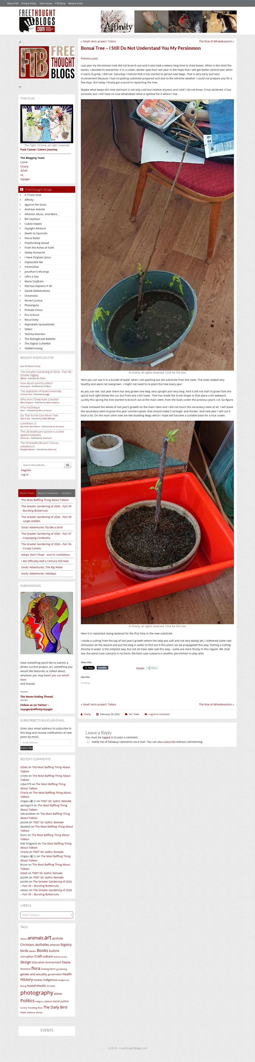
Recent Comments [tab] (48, 493)
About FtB (12, 3)
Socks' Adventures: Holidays (38, 573)
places (58, 994)
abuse (23, 938)
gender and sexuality (33, 974)
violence (31, 1012)
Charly (24, 166)
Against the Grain (35, 204)
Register (26, 470)
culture (48, 956)
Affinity (29, 199)
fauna (66, 962)
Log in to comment (159, 714)
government (55, 974)
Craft (38, 956)
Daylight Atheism (35, 228)
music (41, 985)
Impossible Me (34, 262)
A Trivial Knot (33, 195)
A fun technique (30, 407)
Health (67, 974)
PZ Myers (47, 386)
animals (35, 938)
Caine (23, 162)
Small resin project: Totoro (99, 41)
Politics (27, 1001)
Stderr (28, 329)
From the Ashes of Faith (39, 247)
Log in (25, 474)
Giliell (23, 170)
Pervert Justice (34, 300)
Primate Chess (34, 310)
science (48, 1001)
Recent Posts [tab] (27, 493)
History (26, 979)
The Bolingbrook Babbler (40, 339)
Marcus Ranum (45, 410)
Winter (39, 1012)
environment (53, 962)
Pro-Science (32, 315)
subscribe (169, 742)
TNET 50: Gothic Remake (56, 801)
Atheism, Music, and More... (42, 214)
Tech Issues (45, 3)
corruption (27, 956)
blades (32, 951)
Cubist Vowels (33, 224)
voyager (25, 179)
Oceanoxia (31, 295)
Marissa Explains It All (38, 286)
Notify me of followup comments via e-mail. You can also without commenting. (147, 742)
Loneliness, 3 (28, 423)
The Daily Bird (55, 1007)
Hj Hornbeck (58, 426)
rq (21, 175)
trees (23, 1012)
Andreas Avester (35, 209)
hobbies (38, 980)
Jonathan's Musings (37, 271)
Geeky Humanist (35, 252)
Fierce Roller (32, 238)
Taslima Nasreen (35, 334)
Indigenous (50, 980)
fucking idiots (48, 969)
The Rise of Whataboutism (215, 41)
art (47, 937)
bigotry (66, 944)
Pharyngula (32, 305)
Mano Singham (34, 281)
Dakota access (60, 956)
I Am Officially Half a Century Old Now (45, 561)
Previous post (89, 58)
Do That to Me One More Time (39, 415)
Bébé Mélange (49, 418)
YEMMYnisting (34, 348)
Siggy (47, 394)
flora (35, 968)
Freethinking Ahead (37, 243)
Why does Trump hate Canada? (39, 399)
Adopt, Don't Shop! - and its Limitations (45, 554)
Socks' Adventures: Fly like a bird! (42, 527)
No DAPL (51, 986)
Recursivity (31, 319)
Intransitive (32, 267)
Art (130, 714)
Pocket (140, 668)
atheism (55, 945)
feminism (25, 969)
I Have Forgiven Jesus (38, 257)
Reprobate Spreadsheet (39, 324)
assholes (42, 944)
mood (31, 985)
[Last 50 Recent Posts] (30, 366)
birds (24, 950)
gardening (61, 969)
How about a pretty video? (36, 383)
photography (36, 992)
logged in (107, 737)
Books (42, 950)
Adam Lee (52, 449)
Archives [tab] (66, 493)
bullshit (54, 951)
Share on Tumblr (102, 668)
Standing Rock (35, 1007)
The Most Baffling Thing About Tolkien (45, 500)
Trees (136, 714)
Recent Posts (76, 3)
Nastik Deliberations (37, 291)
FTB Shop (60, 3)
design (25, 961)
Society (23, 1008)
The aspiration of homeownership (40, 391)
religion (39, 1001)
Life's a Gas (32, 276)
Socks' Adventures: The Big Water (42, 567)
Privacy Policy (28, 3)
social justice (61, 1001)
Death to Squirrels (36, 233)
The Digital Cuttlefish (38, 343)
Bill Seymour (32, 219)
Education (38, 962)
